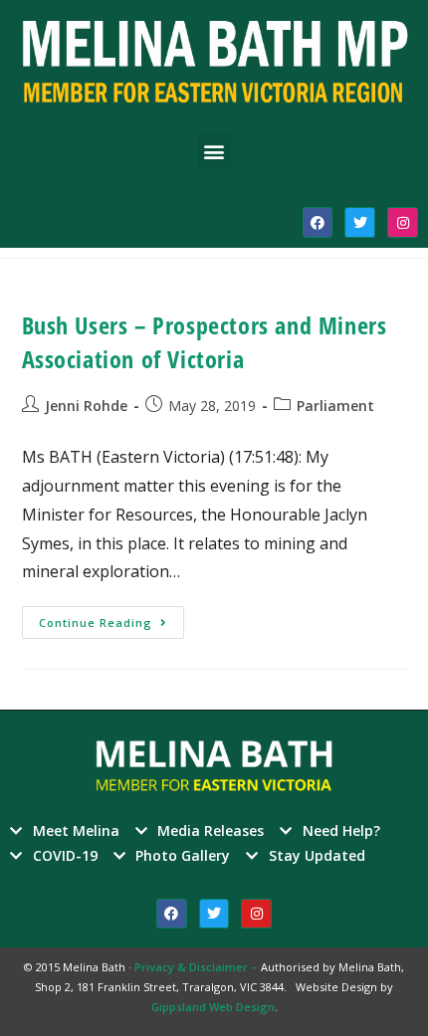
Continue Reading (111, 618)
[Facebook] (318, 222)
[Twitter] (359, 222)
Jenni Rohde (86, 405)
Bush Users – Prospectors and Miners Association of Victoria (204, 342)
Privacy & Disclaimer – (197, 966)
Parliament (335, 405)
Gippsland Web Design (213, 1006)
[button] (214, 150)
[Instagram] (402, 222)
